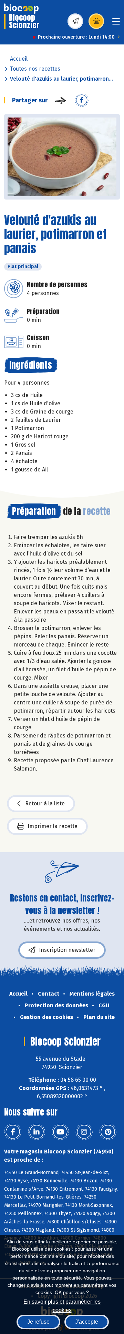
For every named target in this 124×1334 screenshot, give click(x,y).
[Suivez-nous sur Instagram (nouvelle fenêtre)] (84, 1132)
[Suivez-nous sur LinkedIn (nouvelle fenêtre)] (36, 1132)
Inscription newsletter (67, 950)
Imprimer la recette (53, 826)
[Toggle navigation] (116, 23)
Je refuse (38, 1322)
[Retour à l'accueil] (21, 8)
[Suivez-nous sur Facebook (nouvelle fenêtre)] (12, 1132)
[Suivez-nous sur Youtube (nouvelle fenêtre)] (60, 1132)
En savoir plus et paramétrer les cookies (62, 1305)
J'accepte (86, 1322)
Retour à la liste (45, 803)
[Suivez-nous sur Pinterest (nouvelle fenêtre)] (107, 1132)
